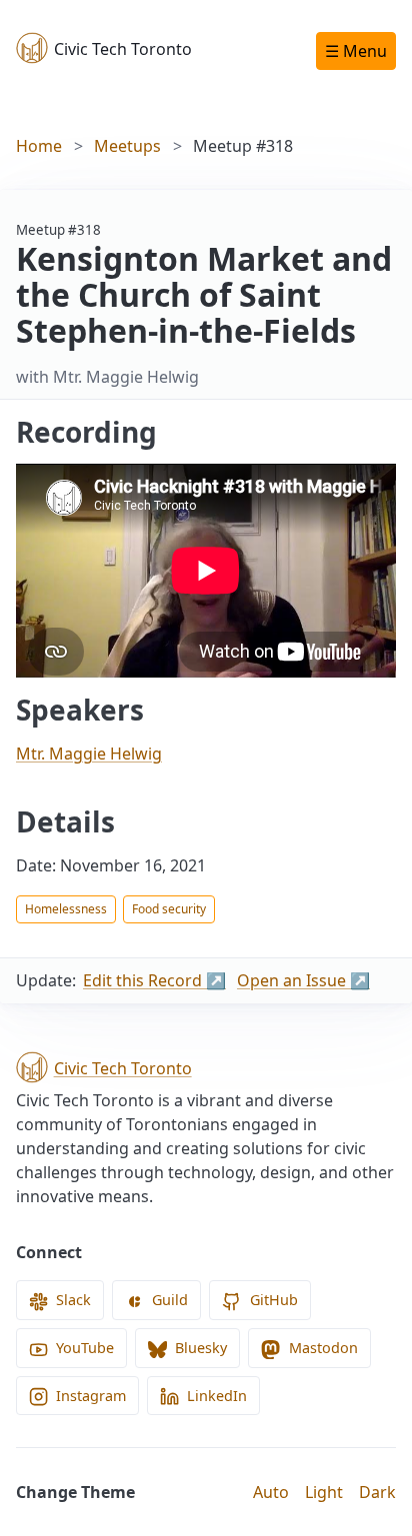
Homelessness (66, 908)
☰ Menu (356, 51)
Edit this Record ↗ (154, 980)
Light (324, 1492)
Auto (271, 1492)
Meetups (127, 146)
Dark (377, 1492)
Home (39, 146)
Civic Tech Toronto (123, 49)
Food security (169, 908)
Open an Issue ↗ (303, 980)
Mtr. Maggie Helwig (89, 754)
